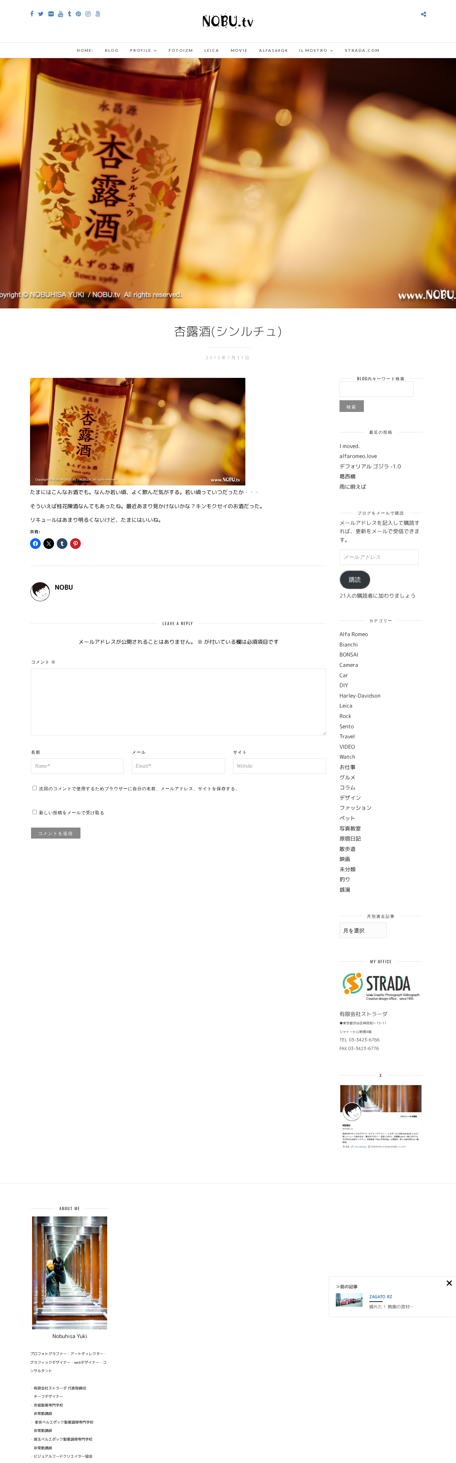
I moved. (349, 446)
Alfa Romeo (353, 634)
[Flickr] (50, 14)
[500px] (97, 14)
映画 (344, 859)
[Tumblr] (69, 14)
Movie (239, 50)
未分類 (347, 869)
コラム (347, 787)
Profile (140, 50)
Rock (345, 716)
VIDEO (347, 746)
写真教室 (350, 828)
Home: (85, 50)
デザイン (350, 797)
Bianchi (348, 644)
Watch (347, 756)
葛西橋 (347, 476)
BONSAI (348, 654)
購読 (355, 579)
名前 (35, 751)
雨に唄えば (352, 486)
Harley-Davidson (360, 695)
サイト (240, 751)
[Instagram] (87, 14)
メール (139, 751)
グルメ (347, 777)
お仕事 (347, 767)
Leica (211, 50)
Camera (348, 665)
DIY (343, 685)
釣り (344, 879)
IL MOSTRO (313, 50)
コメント (43, 661)
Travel (347, 736)
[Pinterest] (78, 14)
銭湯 (344, 889)
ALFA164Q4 (273, 50)
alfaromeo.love (358, 456)
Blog (112, 50)
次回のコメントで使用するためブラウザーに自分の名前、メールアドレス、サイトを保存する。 (139, 788)
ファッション (355, 808)
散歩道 (347, 849)
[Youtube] (60, 14)
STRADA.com (362, 50)
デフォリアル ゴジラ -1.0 (370, 466)
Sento (346, 726)
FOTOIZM (181, 50)
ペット (347, 818)
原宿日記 (350, 838)
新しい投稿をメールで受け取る (71, 812)
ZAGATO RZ (380, 1297)
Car (343, 675)
